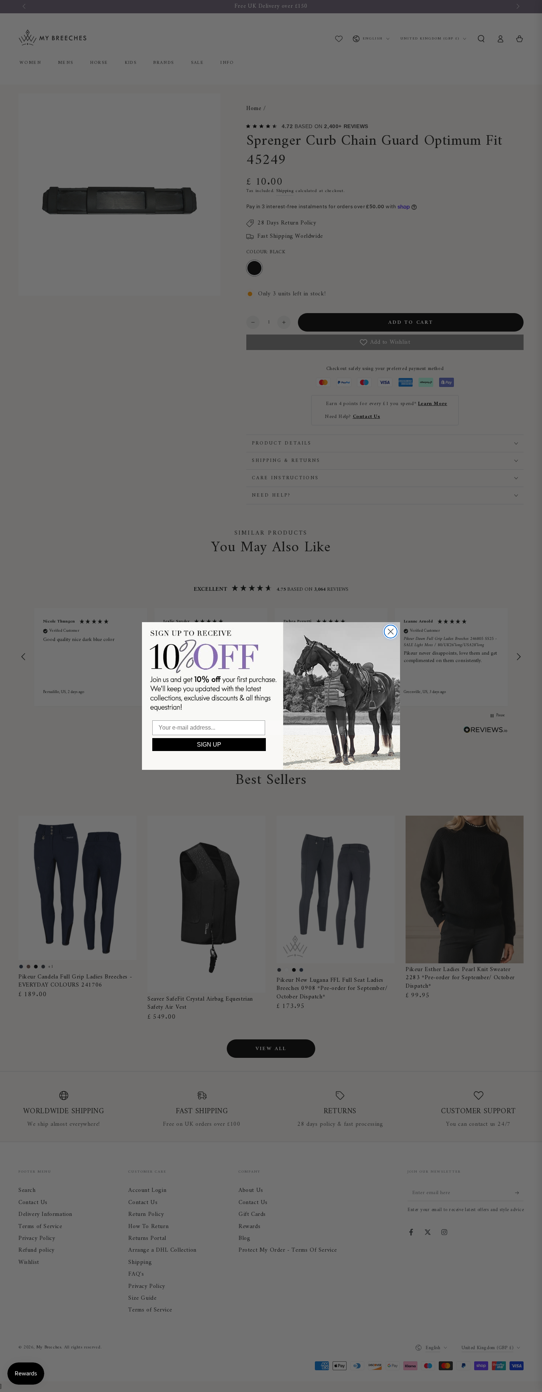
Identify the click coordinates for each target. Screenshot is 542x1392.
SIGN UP (209, 744)
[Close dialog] (390, 631)
